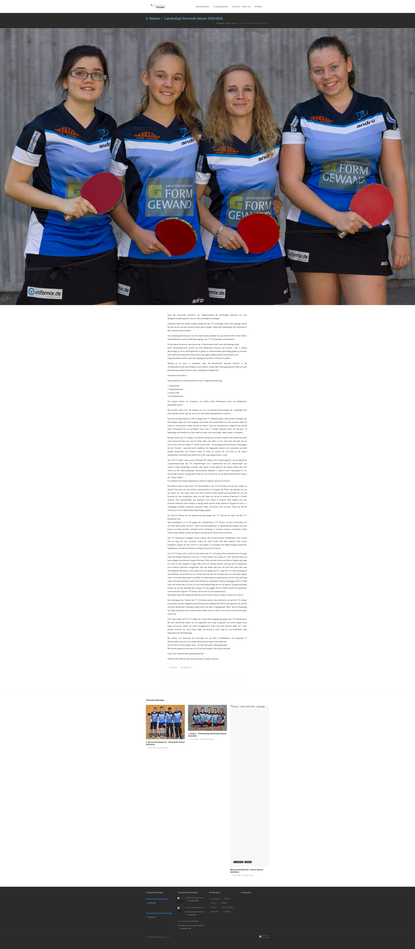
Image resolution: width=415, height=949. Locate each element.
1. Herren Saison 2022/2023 (188, 921)
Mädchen (215, 912)
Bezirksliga (186, 667)
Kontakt (258, 6)
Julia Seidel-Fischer (207, 739)
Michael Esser (163, 748)
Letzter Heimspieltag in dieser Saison (195, 907)
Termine (236, 6)
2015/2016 (173, 667)
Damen (233, 23)
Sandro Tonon (248, 875)
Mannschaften (202, 6)
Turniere (227, 912)
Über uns (246, 6)
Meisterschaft (227, 907)
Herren (224, 903)
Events (214, 903)
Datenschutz (167, 937)
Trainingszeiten (220, 6)
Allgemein (215, 899)
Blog (228, 23)
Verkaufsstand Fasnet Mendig (159, 913)
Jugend (214, 907)
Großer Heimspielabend (194, 898)
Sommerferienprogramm (157, 899)
